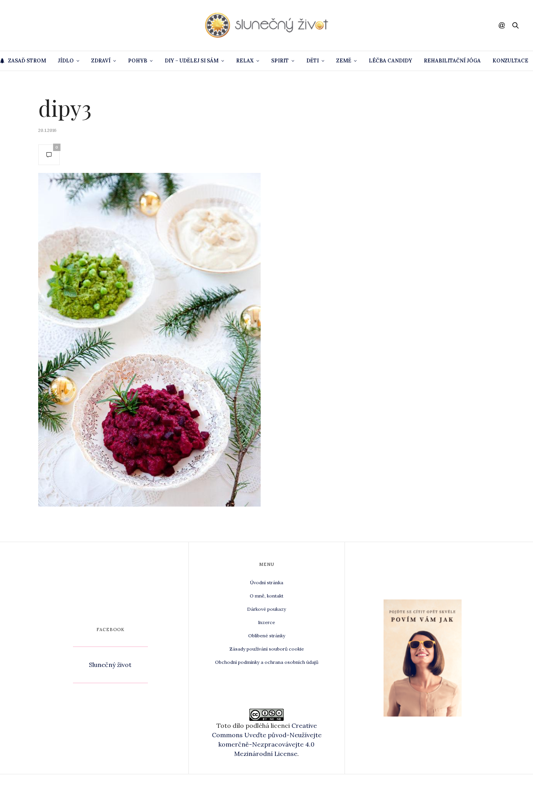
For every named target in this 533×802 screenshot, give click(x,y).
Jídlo (66, 60)
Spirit (280, 60)
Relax (245, 60)
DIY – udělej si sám (192, 60)
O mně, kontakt (266, 596)
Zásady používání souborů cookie (266, 649)
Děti (312, 60)
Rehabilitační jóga (452, 60)
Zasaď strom (27, 60)
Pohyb (137, 60)
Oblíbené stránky (266, 635)
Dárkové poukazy (266, 609)
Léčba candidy (390, 60)
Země (343, 60)
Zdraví (100, 60)
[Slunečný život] (266, 25)
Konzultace (510, 60)
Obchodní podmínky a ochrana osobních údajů (266, 662)
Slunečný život (110, 665)
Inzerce (266, 622)
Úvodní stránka (266, 582)
